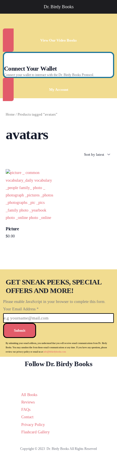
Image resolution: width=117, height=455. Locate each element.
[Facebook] (41, 377)
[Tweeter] (49, 377)
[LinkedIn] (76, 377)
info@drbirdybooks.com (54, 352)
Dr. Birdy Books (59, 6)
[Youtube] (58, 377)
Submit (19, 330)
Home (10, 114)
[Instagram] (67, 377)
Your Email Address (21, 309)
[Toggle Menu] (7, 7)
